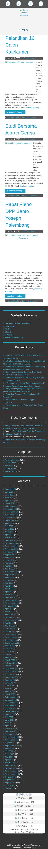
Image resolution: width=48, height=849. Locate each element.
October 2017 (11, 708)
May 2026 (9, 498)
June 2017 (9, 720)
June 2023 (9, 580)
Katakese (9, 465)
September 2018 (12, 677)
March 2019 (10, 660)
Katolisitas (9, 335)
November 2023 (12, 572)
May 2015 (9, 788)
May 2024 (9, 563)
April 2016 (9, 760)
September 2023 (12, 574)
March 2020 (10, 626)
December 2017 (12, 703)
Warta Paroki (10, 471)
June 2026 (9, 495)
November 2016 (12, 740)
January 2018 (11, 700)
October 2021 (11, 606)
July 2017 (9, 717)
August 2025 (10, 523)
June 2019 (9, 651)
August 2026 (10, 489)
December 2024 (12, 546)
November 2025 (12, 515)
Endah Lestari (11, 426)
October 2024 (11, 552)
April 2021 (9, 609)
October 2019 (11, 640)
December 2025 (12, 512)
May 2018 (9, 688)
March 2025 (10, 537)
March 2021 (10, 612)
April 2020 (9, 623)
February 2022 (11, 597)
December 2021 (12, 600)
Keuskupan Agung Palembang (18, 323)
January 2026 (11, 509)
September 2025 (12, 520)
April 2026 (9, 500)
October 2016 (11, 743)
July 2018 (9, 683)
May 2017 (9, 723)
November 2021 (12, 603)
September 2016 (12, 745)
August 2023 (10, 577)
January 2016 (11, 768)
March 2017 (10, 728)
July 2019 (9, 649)
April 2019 (9, 657)
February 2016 (11, 765)
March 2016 (10, 763)
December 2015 (12, 771)
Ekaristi (8, 332)
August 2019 (10, 646)
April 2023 (9, 586)
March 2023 (10, 589)
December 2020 (12, 620)
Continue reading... (15, 112)
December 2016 (12, 737)
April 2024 (9, 566)
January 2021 (11, 617)
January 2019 (11, 666)
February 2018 (11, 697)
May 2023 (9, 583)
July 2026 (9, 492)
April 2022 (9, 592)
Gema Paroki (13, 117)
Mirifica (8, 329)
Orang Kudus (10, 468)
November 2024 (12, 549)
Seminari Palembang (14, 338)
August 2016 (10, 748)
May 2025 (9, 532)
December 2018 (12, 669)
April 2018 (9, 691)
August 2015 (10, 783)
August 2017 (10, 714)
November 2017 (12, 706)
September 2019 (12, 643)
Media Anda (31, 847)
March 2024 (10, 569)
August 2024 (10, 557)
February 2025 (11, 540)
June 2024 (9, 560)
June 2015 (9, 785)
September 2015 (12, 780)
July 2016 (9, 751)
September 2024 (12, 555)
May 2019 (9, 654)
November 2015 (12, 774)
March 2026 (10, 503)
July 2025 (9, 526)
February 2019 (11, 663)
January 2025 (11, 543)
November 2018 (12, 671)
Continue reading (33, 108)
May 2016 (9, 757)
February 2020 (11, 629)
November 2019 (12, 637)
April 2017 (9, 726)
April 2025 (9, 535)
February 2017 (11, 731)
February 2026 (11, 506)
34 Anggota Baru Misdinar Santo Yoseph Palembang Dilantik (24, 439)
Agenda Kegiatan (12, 460)
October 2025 (11, 517)
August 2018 (10, 680)
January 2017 (11, 734)
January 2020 (11, 631)
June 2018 (9, 686)
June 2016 (9, 754)
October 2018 (11, 674)
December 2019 (12, 634)
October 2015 (11, 777)
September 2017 (12, 711)
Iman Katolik (10, 326)
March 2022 (10, 594)
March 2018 (10, 694)
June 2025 (9, 529)
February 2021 (11, 614)
